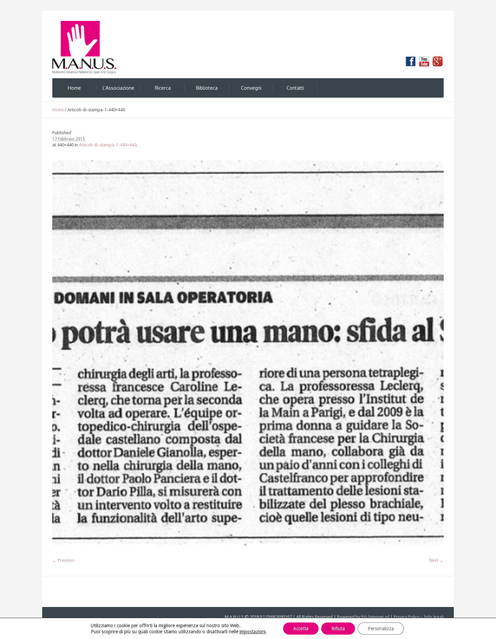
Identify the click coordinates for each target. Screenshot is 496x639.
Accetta (300, 628)
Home (58, 109)
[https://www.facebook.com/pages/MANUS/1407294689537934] (411, 61)
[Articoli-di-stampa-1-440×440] (248, 355)
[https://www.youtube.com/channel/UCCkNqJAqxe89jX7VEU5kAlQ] (424, 61)
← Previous (63, 560)
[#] (438, 61)
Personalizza (381, 628)
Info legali (434, 616)
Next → (436, 560)
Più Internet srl (375, 616)
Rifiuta (338, 628)
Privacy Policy (406, 616)
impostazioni (253, 631)
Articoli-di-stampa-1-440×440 (107, 144)
